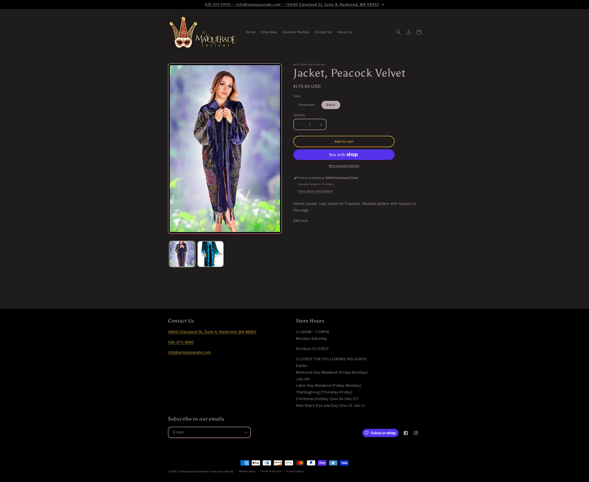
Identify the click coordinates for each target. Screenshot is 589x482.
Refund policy (247, 471)
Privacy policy (295, 471)
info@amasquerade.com (189, 352)
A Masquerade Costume (193, 471)
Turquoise (308, 106)
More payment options (344, 165)
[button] (398, 32)
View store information (315, 191)
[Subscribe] (245, 432)
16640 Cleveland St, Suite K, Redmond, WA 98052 (212, 332)
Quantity (299, 115)
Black (330, 105)
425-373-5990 (180, 342)
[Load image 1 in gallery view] (182, 254)
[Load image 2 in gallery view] (210, 254)
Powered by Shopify (221, 471)
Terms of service (270, 471)
